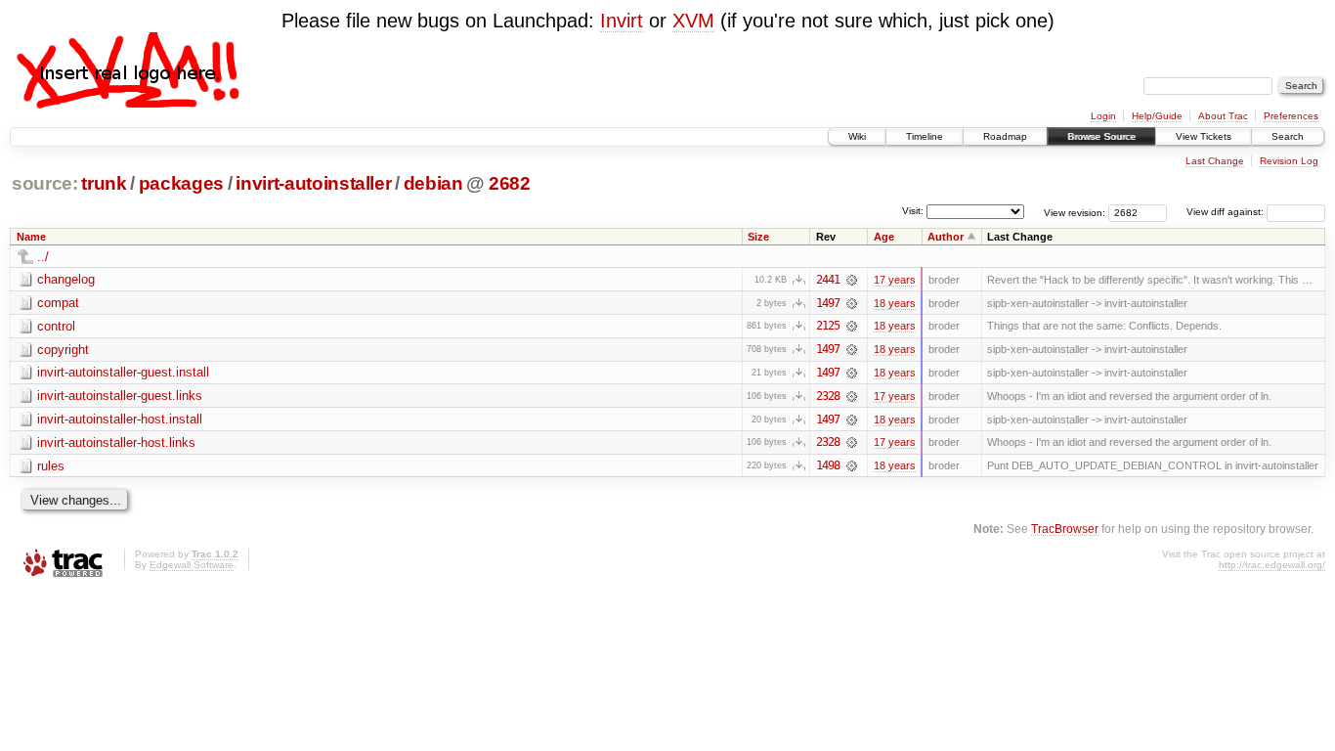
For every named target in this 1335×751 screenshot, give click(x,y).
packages (181, 183)
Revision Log (1289, 160)
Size (758, 237)
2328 (828, 396)
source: (45, 183)
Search (1287, 136)
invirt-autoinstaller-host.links (116, 442)
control (56, 326)
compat (58, 302)
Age (884, 237)
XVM (693, 20)
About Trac (1223, 115)
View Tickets (1203, 136)
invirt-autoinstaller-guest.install (123, 372)
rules (51, 466)
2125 (828, 325)
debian (433, 183)
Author (945, 237)
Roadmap (1005, 136)
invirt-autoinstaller (313, 183)
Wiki (857, 136)
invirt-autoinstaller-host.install (119, 419)
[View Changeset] (851, 280)
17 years (895, 280)
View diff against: (1226, 211)
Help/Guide (1157, 115)
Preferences (1291, 115)
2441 (828, 280)
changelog (66, 279)
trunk (103, 183)
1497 (828, 303)
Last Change (1214, 160)
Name (31, 237)
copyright (63, 349)
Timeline (924, 136)
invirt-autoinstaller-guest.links (119, 395)
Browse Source (1101, 136)
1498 (828, 465)
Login (1103, 115)
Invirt (621, 20)
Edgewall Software (192, 564)
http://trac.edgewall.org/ (1272, 564)
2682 (510, 183)
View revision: (1074, 211)
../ (43, 256)
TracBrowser (1064, 528)
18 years (895, 303)
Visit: (913, 210)
